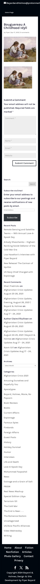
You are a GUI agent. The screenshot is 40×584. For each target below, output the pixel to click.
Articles (27, 551)
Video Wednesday (13, 530)
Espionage (9, 417)
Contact (28, 556)
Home (7, 547)
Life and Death (11, 462)
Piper (8, 32)
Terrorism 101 (10, 501)
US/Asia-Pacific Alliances (17, 526)
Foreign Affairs (11, 432)
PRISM (7, 486)
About (18, 547)
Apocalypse (9, 389)
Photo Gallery (12, 556)
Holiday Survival (12, 447)
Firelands (9, 427)
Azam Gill (9, 347)
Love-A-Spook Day (13, 467)
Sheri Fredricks (11, 286)
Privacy (18, 560)
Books (7, 408)
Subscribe (12, 217)
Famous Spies (11, 422)
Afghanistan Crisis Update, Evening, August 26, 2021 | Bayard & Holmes (18, 302)
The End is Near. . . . (14, 511)
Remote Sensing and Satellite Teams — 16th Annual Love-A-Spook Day (19, 233)
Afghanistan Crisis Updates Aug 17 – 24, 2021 (17, 351)
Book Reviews (11, 403)
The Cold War (11, 506)
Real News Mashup (13, 491)
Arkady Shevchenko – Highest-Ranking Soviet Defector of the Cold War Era (20, 246)
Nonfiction (12, 551)
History (7, 442)
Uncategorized (11, 521)
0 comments (24, 32)
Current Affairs (11, 412)
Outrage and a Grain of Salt (18, 481)
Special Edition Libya (15, 496)
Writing (8, 535)
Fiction (29, 547)
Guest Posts (10, 437)
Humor (7, 452)
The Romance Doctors (15, 516)
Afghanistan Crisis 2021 (16, 375)
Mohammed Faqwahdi (15, 471)
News (6, 476)
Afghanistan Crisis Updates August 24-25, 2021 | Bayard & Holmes (19, 335)
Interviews (9, 457)
